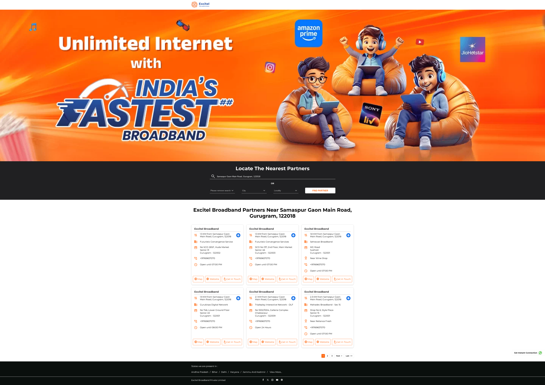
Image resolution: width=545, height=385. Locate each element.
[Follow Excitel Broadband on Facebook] (263, 379)
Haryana (234, 372)
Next (338, 356)
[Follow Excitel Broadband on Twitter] (267, 379)
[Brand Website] (281, 379)
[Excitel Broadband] (200, 4)
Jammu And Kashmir (254, 372)
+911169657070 (207, 258)
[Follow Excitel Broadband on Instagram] (272, 379)
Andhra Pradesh (199, 372)
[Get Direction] (238, 235)
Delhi (224, 372)
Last (347, 356)
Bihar (215, 372)
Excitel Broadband (206, 228)
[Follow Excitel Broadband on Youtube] (277, 379)
